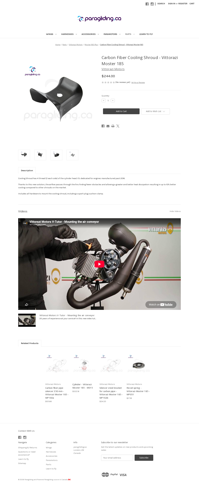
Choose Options (84, 368)
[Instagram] (152, 4)
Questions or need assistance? (26, 453)
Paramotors (111, 34)
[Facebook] (147, 4)
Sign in (171, 3)
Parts (128, 34)
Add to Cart (57, 368)
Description (27, 170)
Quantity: (106, 95)
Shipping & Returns (27, 447)
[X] (117, 126)
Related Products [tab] (29, 343)
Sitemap (22, 463)
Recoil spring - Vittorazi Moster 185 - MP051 (138, 391)
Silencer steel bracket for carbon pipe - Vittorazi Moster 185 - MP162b (111, 392)
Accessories (89, 34)
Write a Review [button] (138, 82)
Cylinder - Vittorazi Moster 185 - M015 (82, 386)
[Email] (107, 126)
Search (161, 3)
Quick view (57, 363)
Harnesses (67, 34)
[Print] (112, 126)
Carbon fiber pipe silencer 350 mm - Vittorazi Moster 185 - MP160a (57, 392)
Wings (50, 34)
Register (182, 3)
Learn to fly (146, 34)
